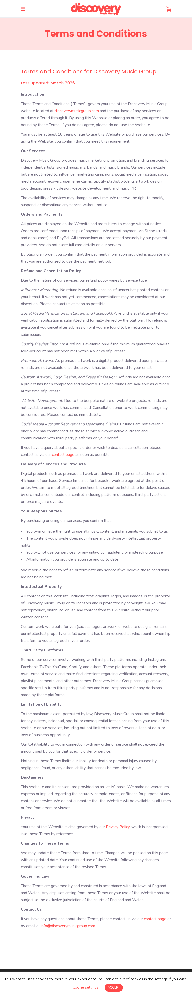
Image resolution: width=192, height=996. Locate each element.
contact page (63, 454)
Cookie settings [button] (85, 987)
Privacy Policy (118, 827)
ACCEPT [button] (114, 987)
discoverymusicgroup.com (77, 111)
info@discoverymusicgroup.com (68, 926)
